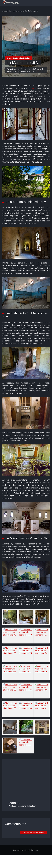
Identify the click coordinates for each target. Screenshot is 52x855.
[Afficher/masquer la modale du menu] (48, 3)
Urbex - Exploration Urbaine (18, 58)
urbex (31, 88)
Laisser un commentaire (33, 832)
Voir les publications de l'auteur (22, 806)
